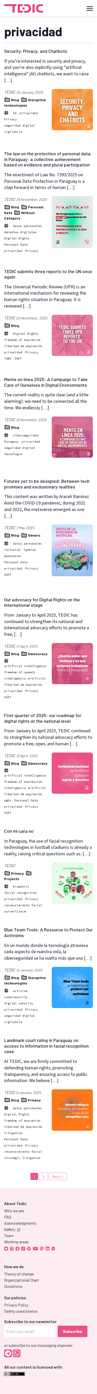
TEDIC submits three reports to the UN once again (48, 274)
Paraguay (11, 441)
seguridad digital (19, 125)
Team (9, 1235)
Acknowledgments (20, 1223)
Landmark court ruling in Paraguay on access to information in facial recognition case (46, 1045)
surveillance (15, 911)
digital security (18, 1003)
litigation (13, 1133)
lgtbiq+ (30, 550)
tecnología (13, 454)
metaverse (12, 556)
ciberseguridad (25, 435)
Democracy (37, 654)
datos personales (27, 226)
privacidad (29, 113)
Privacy (10, 119)
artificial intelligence (25, 666)
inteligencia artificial (25, 678)
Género (33, 535)
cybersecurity (16, 997)
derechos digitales (20, 232)
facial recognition (20, 893)
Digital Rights (16, 238)
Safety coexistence (21, 1311)
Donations (13, 1286)
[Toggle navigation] (90, 8)
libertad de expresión (23, 346)
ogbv (7, 800)
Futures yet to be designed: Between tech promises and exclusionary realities (46, 484)
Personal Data (16, 244)
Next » (58, 1176)
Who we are (14, 1210)
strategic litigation (22, 1158)
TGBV (7, 358)
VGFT (18, 358)
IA (15, 113)
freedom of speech (19, 672)
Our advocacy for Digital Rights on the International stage (42, 602)
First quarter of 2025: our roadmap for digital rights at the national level (42, 718)
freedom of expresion (22, 340)
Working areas (16, 1241)
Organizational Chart (21, 1280)
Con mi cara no (19, 831)
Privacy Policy (16, 1304)
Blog (15, 100)
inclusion (12, 550)
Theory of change (19, 1273)
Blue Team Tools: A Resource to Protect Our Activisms (48, 932)
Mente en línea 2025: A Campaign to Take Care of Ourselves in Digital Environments (46, 382)
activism (20, 991)
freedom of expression (23, 782)
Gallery (9, 1229)
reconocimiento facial (23, 905)
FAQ (7, 1216)
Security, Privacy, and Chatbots (35, 51)
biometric (21, 886)
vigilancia (13, 132)
